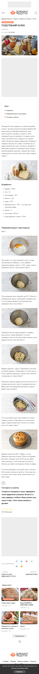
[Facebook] (17, 561)
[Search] (36, 13)
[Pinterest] (27, 561)
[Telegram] (17, 566)
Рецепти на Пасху (7, 22)
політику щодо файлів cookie (19, 668)
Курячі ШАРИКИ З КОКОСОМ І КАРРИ (26, 604)
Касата (22, 626)
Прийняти (19, 671)
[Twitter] (22, 561)
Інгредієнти (9, 110)
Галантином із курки (8, 603)
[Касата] (29, 617)
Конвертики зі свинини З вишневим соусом (10, 627)
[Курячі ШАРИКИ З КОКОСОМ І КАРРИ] (29, 594)
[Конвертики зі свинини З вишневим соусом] (10, 617)
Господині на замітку (12, 117)
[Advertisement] (19, 5)
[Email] (22, 566)
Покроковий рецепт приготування (16, 114)
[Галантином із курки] (10, 594)
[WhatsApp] (32, 561)
